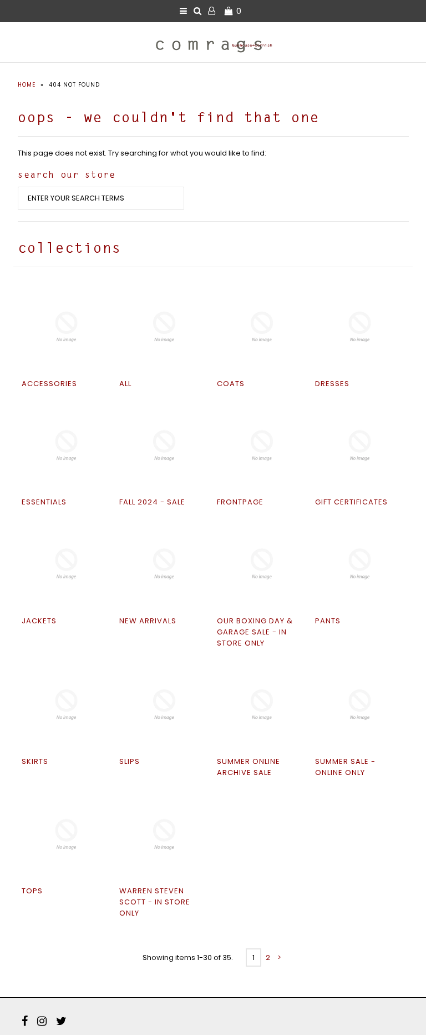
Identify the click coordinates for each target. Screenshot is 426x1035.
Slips (129, 761)
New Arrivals (147, 621)
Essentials (44, 502)
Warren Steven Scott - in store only (154, 902)
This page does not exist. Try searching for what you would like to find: (142, 153)
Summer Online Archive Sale (248, 767)
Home (27, 85)
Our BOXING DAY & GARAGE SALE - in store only (255, 632)
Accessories (49, 383)
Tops (32, 891)
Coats (231, 383)
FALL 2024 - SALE (152, 502)
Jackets (39, 621)
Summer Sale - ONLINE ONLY (345, 767)
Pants (328, 621)
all (125, 383)
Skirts (35, 761)
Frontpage (240, 502)
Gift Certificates (351, 502)
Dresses (332, 383)
